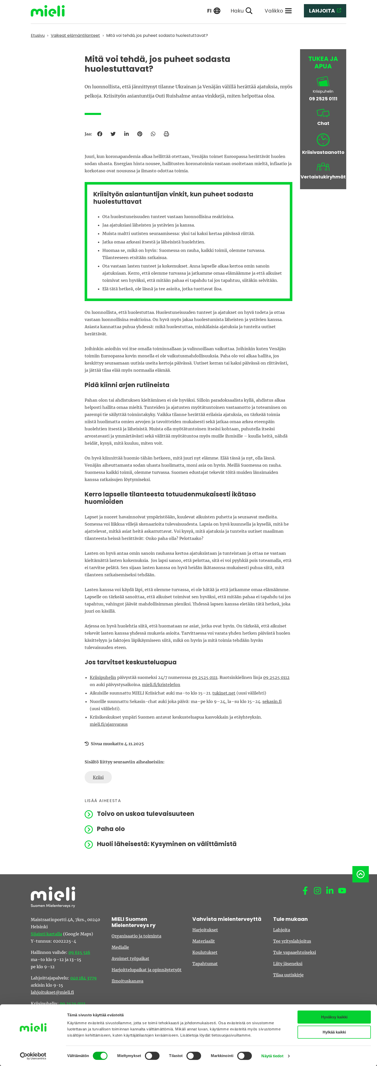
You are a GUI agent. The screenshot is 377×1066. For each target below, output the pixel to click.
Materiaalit (203, 941)
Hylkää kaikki (334, 1032)
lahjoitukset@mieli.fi (52, 992)
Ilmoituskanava (127, 981)
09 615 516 (79, 952)
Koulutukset (204, 952)
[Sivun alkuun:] (360, 874)
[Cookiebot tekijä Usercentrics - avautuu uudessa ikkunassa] (33, 1056)
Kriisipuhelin (103, 677)
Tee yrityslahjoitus (292, 941)
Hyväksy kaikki (334, 1017)
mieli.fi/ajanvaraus (109, 724)
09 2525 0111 (204, 677)
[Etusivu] (51, 11)
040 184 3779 (83, 977)
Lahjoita (281, 929)
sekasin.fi (272, 701)
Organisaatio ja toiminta (136, 936)
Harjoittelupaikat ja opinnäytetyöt (147, 969)
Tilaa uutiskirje (288, 974)
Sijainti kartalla (46, 933)
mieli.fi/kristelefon (161, 684)
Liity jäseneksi (287, 963)
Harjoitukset (205, 929)
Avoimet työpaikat (130, 958)
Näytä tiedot (272, 1056)
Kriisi (98, 777)
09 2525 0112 (276, 677)
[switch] (152, 1056)
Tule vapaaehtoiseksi (294, 952)
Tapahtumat (205, 963)
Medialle (120, 947)
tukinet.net (223, 693)
